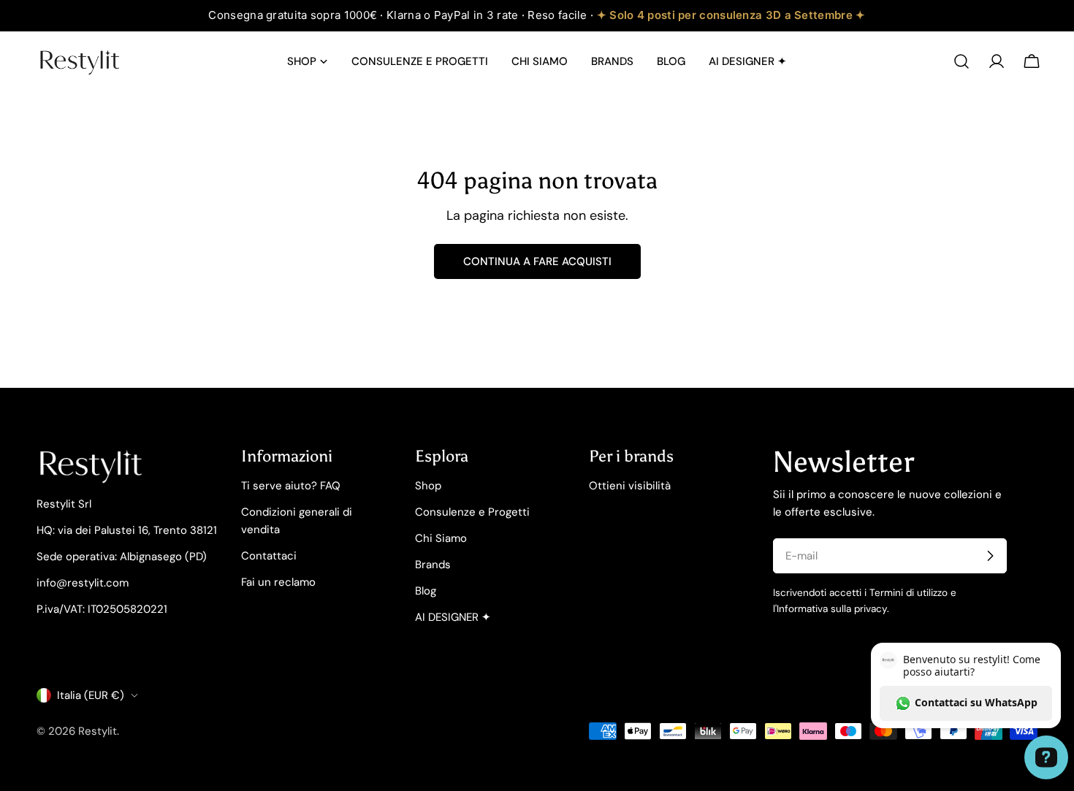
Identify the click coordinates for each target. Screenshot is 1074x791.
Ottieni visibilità (630, 485)
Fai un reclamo (278, 582)
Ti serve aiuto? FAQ (290, 485)
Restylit (97, 731)
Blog (425, 591)
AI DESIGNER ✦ (453, 617)
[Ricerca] (961, 61)
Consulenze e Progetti (472, 512)
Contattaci (269, 556)
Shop (428, 485)
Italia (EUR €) (90, 695)
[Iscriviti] (990, 555)
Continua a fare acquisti (537, 261)
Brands (433, 564)
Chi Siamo (441, 538)
